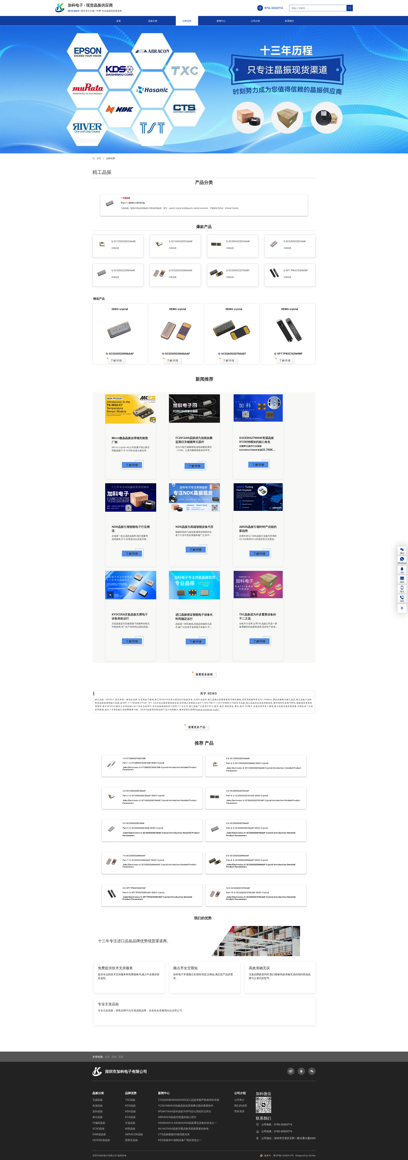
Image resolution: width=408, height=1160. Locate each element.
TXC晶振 (130, 1100)
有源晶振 (97, 1105)
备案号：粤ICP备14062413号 (279, 1155)
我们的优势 (240, 1105)
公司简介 (239, 1100)
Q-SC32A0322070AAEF (238, 270)
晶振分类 (152, 20)
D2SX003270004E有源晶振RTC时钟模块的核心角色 (256, 440)
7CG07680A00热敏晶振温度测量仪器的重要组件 (185, 1105)
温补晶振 (97, 1111)
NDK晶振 (130, 1111)
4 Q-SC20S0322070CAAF (237, 791)
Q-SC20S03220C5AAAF (238, 241)
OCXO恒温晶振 (101, 1140)
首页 (118, 20)
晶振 (115, 1004)
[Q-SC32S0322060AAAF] (176, 331)
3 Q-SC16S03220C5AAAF (134, 791)
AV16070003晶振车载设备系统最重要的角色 (183, 1128)
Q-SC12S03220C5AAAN (123, 241)
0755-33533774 (283, 1124)
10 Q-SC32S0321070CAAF (238, 888)
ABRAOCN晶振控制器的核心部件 (177, 1117)
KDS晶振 (130, 1105)
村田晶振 (130, 1128)
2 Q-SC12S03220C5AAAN (238, 758)
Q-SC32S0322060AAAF (180, 270)
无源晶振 (97, 1100)
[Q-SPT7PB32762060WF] (288, 331)
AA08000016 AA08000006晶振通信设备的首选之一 (187, 1123)
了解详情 (116, 360)
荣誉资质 (239, 1111)
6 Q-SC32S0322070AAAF (237, 823)
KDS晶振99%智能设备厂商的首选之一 (180, 1140)
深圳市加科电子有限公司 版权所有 (109, 1155)
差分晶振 (97, 1117)
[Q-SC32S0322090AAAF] (120, 331)
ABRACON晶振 (134, 1134)
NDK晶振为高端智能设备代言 (194, 527)
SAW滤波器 (99, 1134)
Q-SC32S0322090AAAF (123, 270)
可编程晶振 (98, 1123)
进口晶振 (124, 941)
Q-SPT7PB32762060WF (296, 270)
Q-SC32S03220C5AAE (295, 241)
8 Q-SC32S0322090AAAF (237, 856)
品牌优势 (186, 20)
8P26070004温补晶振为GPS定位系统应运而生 (184, 1111)
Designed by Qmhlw (305, 1155)
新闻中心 (221, 20)
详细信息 (115, 248)
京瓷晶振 (130, 1123)
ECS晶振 (130, 1117)
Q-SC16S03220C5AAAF (181, 241)
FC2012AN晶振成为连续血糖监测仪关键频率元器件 (193, 440)
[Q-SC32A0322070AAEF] (232, 331)
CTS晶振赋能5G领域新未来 (174, 1134)
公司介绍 (255, 20)
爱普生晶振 (131, 1140)
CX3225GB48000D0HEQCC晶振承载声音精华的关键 (188, 1100)
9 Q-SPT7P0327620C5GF (134, 888)
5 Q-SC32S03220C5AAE (133, 823)
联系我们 (289, 20)
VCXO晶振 (98, 1128)
